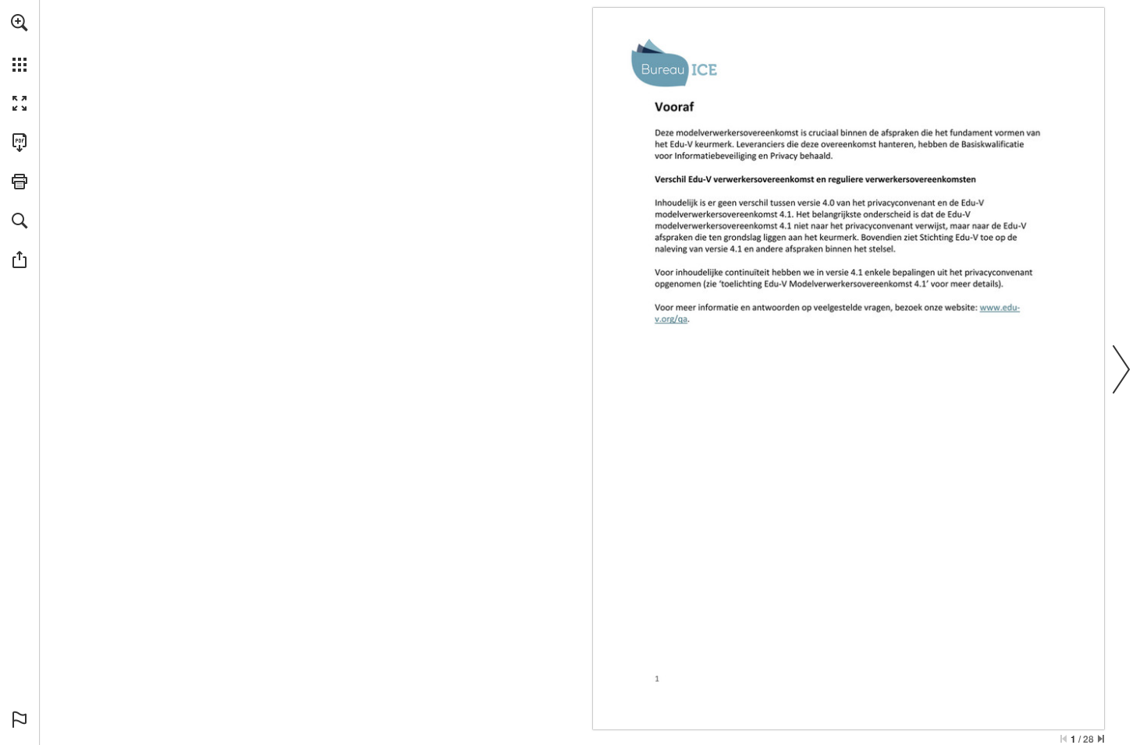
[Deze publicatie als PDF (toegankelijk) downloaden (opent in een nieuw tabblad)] (19, 142)
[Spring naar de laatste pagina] (1101, 739)
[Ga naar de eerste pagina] (1063, 739)
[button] (19, 22)
